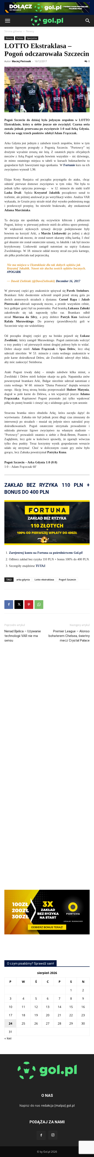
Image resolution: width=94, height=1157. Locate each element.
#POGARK (14, 272)
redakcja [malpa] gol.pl (58, 1105)
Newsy (30, 31)
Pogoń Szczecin (67, 579)
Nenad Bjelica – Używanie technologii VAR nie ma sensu (22, 635)
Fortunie (69, 165)
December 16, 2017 (68, 281)
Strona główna (13, 31)
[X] (18, 604)
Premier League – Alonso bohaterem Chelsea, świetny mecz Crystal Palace (69, 635)
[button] (7, 21)
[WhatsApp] (39, 604)
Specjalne (32, 38)
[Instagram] (53, 1135)
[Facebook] (8, 604)
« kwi (8, 1038)
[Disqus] (47, 711)
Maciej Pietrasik (21, 61)
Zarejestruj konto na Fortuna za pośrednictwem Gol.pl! (46, 552)
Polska (19, 38)
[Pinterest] (28, 604)
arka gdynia (23, 579)
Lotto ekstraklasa (44, 579)
